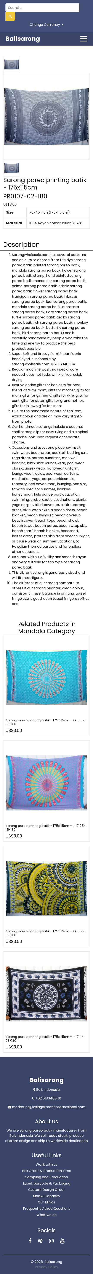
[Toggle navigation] (84, 38)
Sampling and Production (46, 1177)
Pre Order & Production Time (46, 1170)
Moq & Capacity (46, 1195)
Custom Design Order (46, 1189)
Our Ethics (46, 1202)
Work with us (46, 1164)
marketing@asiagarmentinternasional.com (48, 1106)
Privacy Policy (46, 1266)
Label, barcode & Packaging (46, 1183)
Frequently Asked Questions (46, 1208)
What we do (46, 1214)
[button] (10, 16)
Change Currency (45, 24)
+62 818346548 (48, 1098)
